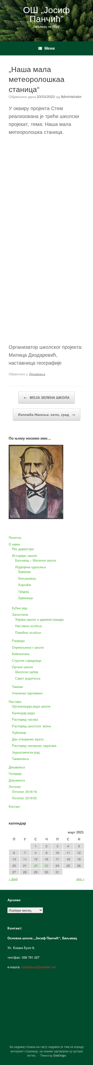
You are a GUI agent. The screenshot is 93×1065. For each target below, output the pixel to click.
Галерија (15, 773)
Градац (23, 591)
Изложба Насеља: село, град (46, 414)
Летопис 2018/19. (25, 791)
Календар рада (23, 712)
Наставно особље (28, 625)
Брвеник (24, 571)
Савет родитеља (27, 678)
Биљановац (27, 578)
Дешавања (37, 374)
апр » (80, 878)
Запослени (20, 614)
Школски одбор (26, 671)
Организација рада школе (31, 706)
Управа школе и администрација (39, 619)
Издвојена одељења (30, 567)
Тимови (17, 686)
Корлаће (24, 584)
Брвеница (25, 597)
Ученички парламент (27, 693)
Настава (15, 701)
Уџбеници (19, 732)
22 (35, 865)
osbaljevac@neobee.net (38, 967)
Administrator (71, 96)
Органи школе (22, 666)
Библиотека (20, 653)
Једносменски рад (26, 752)
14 (25, 859)
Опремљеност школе (28, 647)
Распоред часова (25, 719)
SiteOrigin (59, 1055)
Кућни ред (19, 608)
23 (46, 865)
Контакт (14, 806)
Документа (17, 780)
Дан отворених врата (27, 739)
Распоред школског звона (31, 726)
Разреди (18, 640)
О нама (14, 544)
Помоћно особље (28, 632)
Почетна (15, 537)
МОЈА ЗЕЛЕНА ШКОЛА (46, 397)
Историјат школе (24, 555)
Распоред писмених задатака (34, 745)
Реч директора (23, 548)
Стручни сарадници (26, 660)
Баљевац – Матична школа (35, 560)
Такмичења (20, 758)
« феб (13, 878)
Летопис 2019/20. (25, 798)
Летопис (15, 786)
